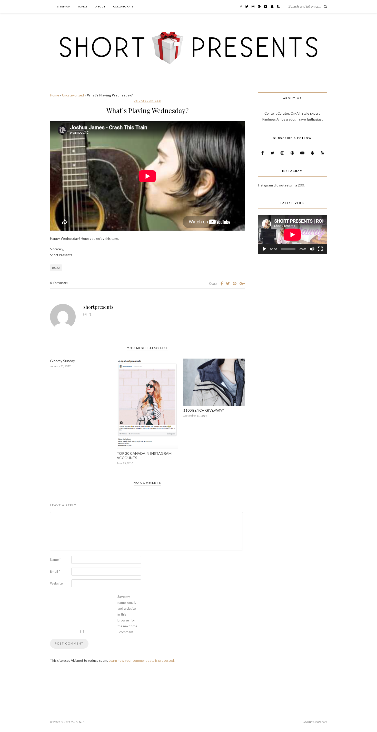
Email (55, 571)
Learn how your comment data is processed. (142, 660)
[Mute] (312, 249)
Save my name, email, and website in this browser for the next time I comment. (127, 614)
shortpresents (98, 307)
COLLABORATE (123, 6)
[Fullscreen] (320, 249)
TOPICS (82, 6)
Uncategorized (73, 95)
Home (54, 95)
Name (55, 560)
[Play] (264, 249)
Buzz (56, 267)
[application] (292, 234)
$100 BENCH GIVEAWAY (203, 410)
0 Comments (58, 283)
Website (56, 583)
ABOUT (100, 6)
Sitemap (63, 6)
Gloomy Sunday (62, 361)
